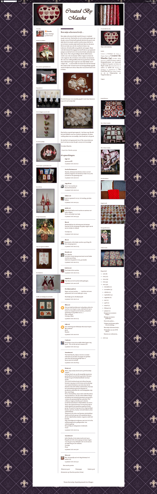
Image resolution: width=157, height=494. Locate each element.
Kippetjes (110, 64)
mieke (67, 208)
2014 (104, 279)
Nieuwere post (65, 469)
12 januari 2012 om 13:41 (71, 234)
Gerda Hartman (70, 169)
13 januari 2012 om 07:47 (72, 299)
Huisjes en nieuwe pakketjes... (109, 318)
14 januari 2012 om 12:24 (72, 430)
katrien (67, 268)
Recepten (117, 67)
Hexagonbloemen (106, 62)
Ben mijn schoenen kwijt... (111, 327)
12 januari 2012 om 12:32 (72, 190)
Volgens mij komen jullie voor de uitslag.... (111, 324)
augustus (107, 297)
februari (106, 308)
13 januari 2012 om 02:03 (72, 273)
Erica (66, 455)
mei (105, 300)
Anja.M (67, 183)
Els (66, 240)
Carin (66, 340)
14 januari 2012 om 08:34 (72, 363)
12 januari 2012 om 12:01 (72, 178)
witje (66, 324)
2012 (104, 284)
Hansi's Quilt (115, 60)
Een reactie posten (68, 465)
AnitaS (67, 278)
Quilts (110, 67)
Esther (67, 196)
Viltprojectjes (114, 73)
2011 (104, 338)
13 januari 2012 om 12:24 (72, 319)
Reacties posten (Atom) (76, 472)
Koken (117, 64)
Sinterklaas (103, 69)
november (107, 289)
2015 (104, 276)
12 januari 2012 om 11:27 (71, 164)
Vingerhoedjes (105, 75)
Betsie (67, 368)
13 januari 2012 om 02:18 (72, 283)
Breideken (110, 54)
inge (66, 159)
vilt (104, 73)
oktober (106, 292)
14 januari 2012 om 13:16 (71, 449)
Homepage (79, 469)
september (107, 295)
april (105, 303)
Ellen (66, 305)
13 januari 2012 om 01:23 (72, 262)
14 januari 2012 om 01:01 (72, 334)
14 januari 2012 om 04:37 (72, 347)
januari (106, 311)
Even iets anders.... (109, 321)
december (107, 287)
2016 (104, 274)
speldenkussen (112, 69)
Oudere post (91, 469)
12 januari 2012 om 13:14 (71, 202)
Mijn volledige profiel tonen (49, 35)
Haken (109, 60)
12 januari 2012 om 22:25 (72, 246)
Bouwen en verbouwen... (111, 334)
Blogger (91, 482)
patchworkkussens (115, 66)
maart (106, 305)
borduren (103, 54)
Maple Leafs (104, 66)
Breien (117, 54)
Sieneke (67, 252)
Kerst (104, 64)
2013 (104, 282)
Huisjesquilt (118, 62)
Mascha (49, 31)
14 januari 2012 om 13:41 (71, 462)
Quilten (103, 67)
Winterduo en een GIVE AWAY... (111, 330)
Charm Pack (104, 56)
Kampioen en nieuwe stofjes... (110, 314)
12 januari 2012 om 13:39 (72, 216)
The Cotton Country (115, 71)
